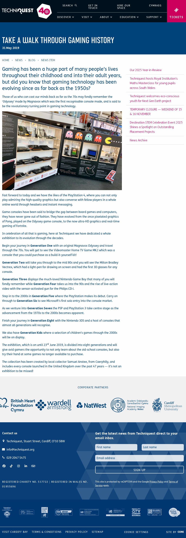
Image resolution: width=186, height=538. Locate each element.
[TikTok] (11, 466)
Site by (171, 532)
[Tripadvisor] (33, 466)
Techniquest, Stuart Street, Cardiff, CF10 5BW (36, 441)
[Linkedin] (26, 466)
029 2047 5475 (16, 457)
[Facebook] (4, 466)
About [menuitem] (104, 17)
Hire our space (123, 7)
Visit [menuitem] (85, 17)
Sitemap (98, 531)
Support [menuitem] (152, 17)
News (19, 60)
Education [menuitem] (128, 17)
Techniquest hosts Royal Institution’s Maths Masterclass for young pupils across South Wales (154, 83)
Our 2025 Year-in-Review (146, 70)
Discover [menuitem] (64, 17)
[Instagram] (18, 466)
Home (5, 60)
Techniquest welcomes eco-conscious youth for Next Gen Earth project (154, 99)
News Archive (138, 140)
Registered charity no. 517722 (25, 481)
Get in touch (92, 7)
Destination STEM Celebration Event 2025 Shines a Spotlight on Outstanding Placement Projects (156, 127)
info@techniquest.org (20, 449)
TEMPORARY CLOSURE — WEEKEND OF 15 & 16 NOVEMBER (156, 112)
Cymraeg (155, 5)
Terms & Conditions (46, 531)
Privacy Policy (156, 481)
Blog (32, 60)
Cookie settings (136, 532)
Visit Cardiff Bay (15, 531)
